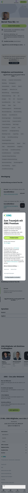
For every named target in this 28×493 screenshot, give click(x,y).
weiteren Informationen (12, 261)
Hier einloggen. (7, 243)
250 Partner (16, 248)
